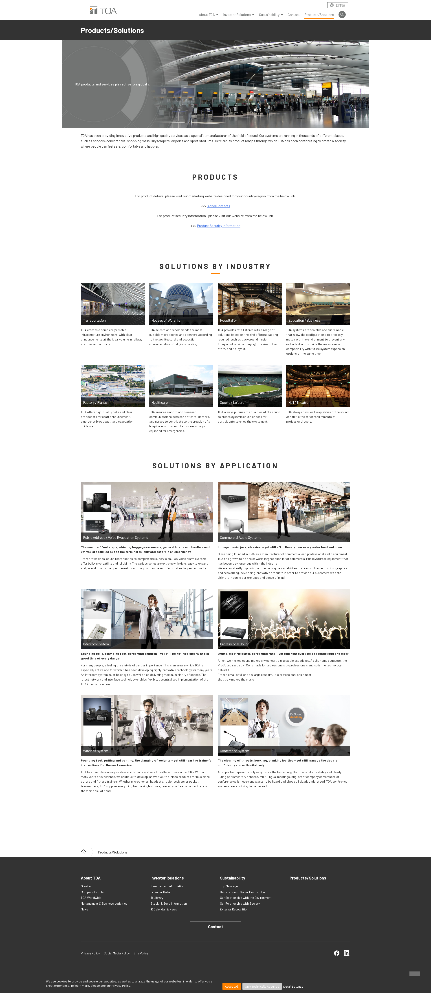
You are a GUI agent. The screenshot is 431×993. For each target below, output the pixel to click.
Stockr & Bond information (168, 903)
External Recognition (234, 909)
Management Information (167, 886)
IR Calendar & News (163, 909)
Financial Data (160, 892)
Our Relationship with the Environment (246, 897)
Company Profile (92, 892)
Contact (294, 14)
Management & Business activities (104, 903)
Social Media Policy (117, 953)
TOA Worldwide (91, 897)
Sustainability (269, 14)
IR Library (156, 897)
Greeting (86, 886)
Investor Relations (237, 14)
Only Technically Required (262, 986)
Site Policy (141, 953)
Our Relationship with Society (240, 903)
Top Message (229, 886)
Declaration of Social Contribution (243, 892)
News (84, 909)
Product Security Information (218, 225)
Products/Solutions (319, 14)
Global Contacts (218, 206)
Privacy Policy (121, 985)
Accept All (231, 986)
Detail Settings (293, 986)
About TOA (207, 14)
